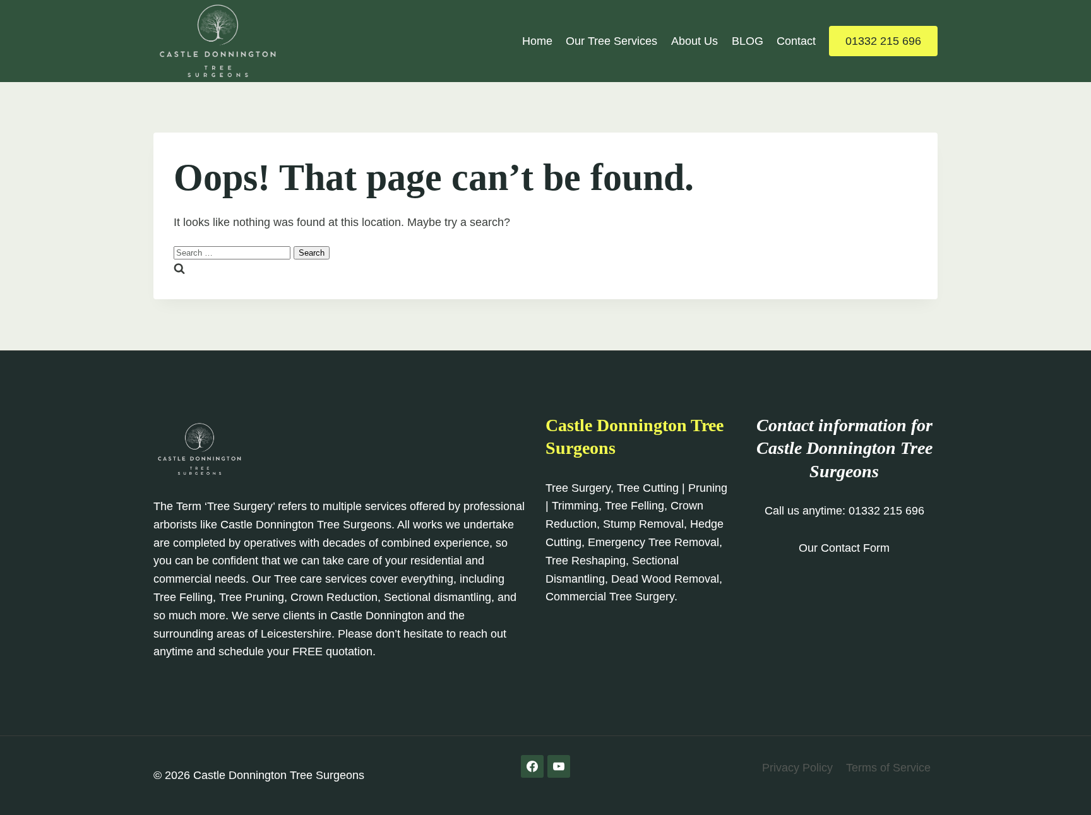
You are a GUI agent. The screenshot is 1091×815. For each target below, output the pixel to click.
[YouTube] (558, 766)
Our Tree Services (611, 41)
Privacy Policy (797, 767)
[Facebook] (532, 766)
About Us (694, 41)
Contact (796, 41)
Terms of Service (888, 767)
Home (537, 41)
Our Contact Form (844, 548)
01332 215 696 (883, 41)
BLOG (747, 41)
